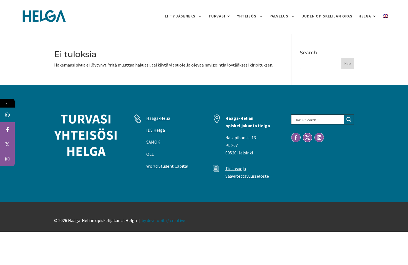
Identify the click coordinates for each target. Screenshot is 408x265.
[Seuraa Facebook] (296, 137)
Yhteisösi (247, 16)
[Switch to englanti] (385, 16)
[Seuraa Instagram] (319, 137)
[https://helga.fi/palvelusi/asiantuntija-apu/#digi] (7, 115)
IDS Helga (155, 130)
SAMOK (153, 142)
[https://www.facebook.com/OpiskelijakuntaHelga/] (7, 129)
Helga (365, 16)
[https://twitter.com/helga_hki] (7, 144)
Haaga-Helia (158, 118)
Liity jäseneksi (181, 16)
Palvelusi (280, 16)
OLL (150, 154)
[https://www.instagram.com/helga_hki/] (7, 159)
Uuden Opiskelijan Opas (326, 16)
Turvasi (216, 16)
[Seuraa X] (307, 137)
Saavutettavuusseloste (247, 176)
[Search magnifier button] (349, 119)
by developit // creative (163, 220)
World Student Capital (167, 166)
